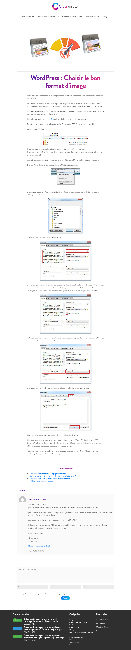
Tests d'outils (74, 642)
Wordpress (73, 644)
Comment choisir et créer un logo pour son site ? (48, 473)
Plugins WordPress (76, 637)
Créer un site (74, 627)
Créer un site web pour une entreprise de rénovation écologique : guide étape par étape (44, 636)
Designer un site (75, 629)
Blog (71, 619)
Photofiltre (50, 119)
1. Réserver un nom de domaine (41, 480)
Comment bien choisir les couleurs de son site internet (50, 478)
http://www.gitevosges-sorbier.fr (39, 545)
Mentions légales (102, 627)
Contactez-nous (102, 619)
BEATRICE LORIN (37, 499)
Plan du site (100, 623)
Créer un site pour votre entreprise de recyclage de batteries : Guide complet (41, 620)
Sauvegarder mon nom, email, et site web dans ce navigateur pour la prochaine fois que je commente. (52, 593)
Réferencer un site (76, 639)
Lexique (99, 631)
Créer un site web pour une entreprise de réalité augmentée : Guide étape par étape (43, 628)
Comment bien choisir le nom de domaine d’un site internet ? (53, 475)
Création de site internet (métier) (78, 623)
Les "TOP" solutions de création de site (81, 633)
